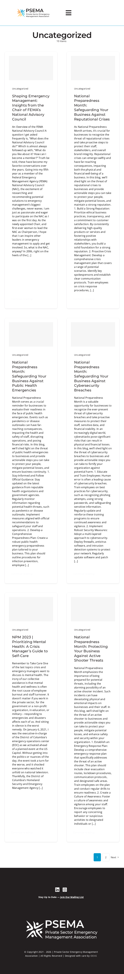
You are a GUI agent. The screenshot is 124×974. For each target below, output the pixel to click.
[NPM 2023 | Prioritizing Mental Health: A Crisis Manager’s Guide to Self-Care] (31, 609)
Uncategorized (20, 88)
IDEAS (93, 955)
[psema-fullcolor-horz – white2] (61, 919)
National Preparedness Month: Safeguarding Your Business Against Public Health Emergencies (29, 376)
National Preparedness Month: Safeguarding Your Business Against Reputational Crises (92, 107)
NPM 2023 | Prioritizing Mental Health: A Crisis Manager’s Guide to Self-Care (30, 646)
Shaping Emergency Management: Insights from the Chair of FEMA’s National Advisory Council (30, 107)
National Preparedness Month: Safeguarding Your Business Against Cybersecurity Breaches (91, 376)
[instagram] (65, 889)
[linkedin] (57, 889)
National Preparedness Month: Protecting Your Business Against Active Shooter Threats (91, 649)
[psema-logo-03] (33, 8)
